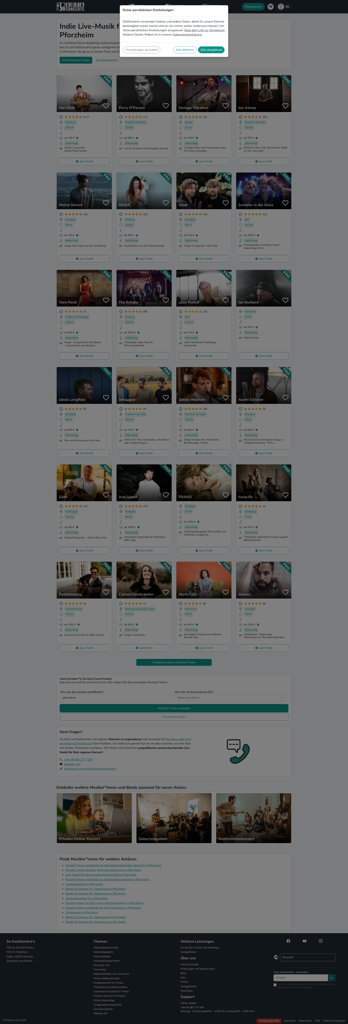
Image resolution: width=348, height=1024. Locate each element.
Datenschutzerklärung (187, 35)
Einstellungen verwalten (142, 50)
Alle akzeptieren (211, 50)
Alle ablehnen (185, 50)
